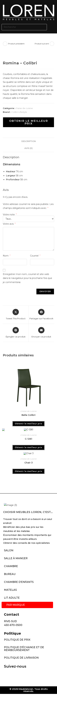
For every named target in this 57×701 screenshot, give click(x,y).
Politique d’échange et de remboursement (24, 649)
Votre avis (9, 223)
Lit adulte (12, 597)
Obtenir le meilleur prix (28, 122)
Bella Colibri (28, 415)
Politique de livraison (21, 657)
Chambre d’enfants (19, 581)
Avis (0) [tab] (28, 148)
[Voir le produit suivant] (52, 43)
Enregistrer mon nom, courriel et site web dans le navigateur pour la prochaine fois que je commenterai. (27, 278)
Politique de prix (17, 639)
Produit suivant (42, 43)
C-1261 (28, 438)
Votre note (10, 214)
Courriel (35, 255)
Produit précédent (16, 43)
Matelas (10, 589)
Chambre (11, 566)
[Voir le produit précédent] (5, 43)
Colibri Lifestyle (19, 112)
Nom (6, 255)
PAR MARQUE (15, 604)
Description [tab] (28, 141)
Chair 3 (28, 462)
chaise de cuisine (24, 108)
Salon (8, 550)
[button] (52, 27)
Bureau (10, 574)
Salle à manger (16, 558)
